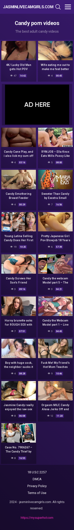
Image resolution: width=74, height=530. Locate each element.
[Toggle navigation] (68, 7)
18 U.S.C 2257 (37, 472)
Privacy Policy (37, 486)
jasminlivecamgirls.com (23, 7)
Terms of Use (37, 493)
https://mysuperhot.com (37, 518)
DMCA (37, 479)
